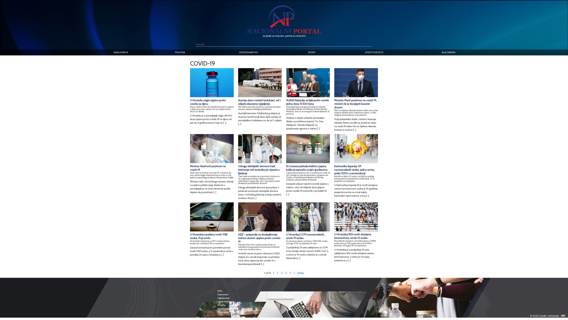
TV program (223, 312)
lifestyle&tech (374, 52)
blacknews (448, 52)
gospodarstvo (248, 52)
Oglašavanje (223, 298)
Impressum (223, 294)
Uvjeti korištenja (225, 301)
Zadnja (300, 273)
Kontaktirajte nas (225, 308)
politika (180, 52)
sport (312, 52)
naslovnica (121, 52)
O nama (221, 305)
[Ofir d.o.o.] (563, 315)
